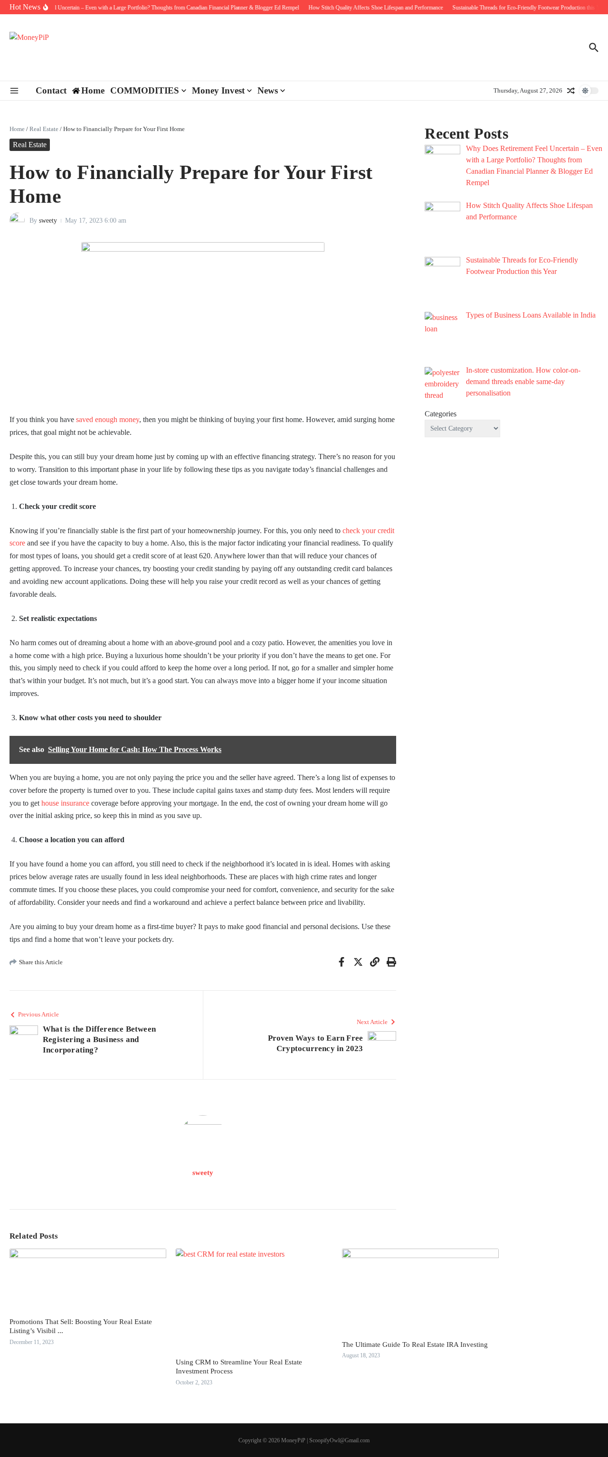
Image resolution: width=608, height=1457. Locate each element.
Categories (440, 414)
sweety (48, 220)
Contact (51, 90)
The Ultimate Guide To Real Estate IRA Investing (415, 1344)
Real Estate (43, 128)
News (267, 90)
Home (17, 128)
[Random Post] (571, 90)
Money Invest (218, 90)
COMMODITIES (144, 90)
